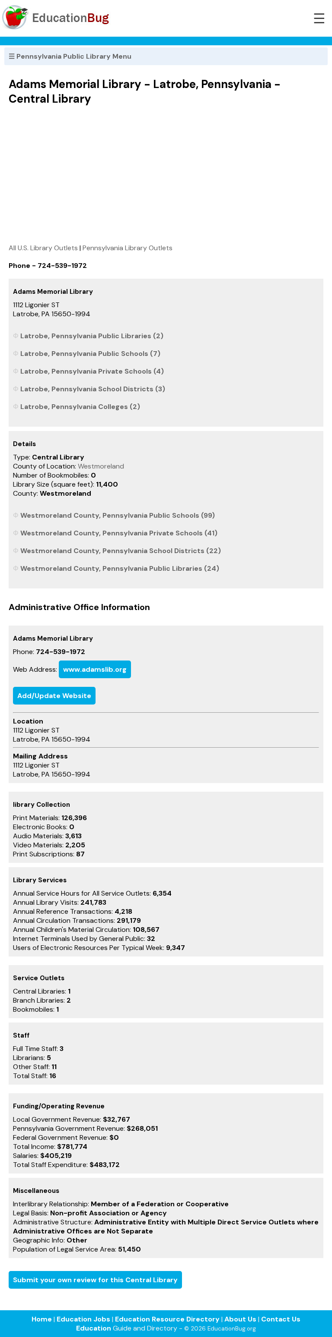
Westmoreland (101, 466)
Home (42, 1319)
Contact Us (280, 1319)
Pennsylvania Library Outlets (127, 247)
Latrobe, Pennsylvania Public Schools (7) (90, 353)
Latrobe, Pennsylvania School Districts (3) (92, 388)
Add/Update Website (54, 695)
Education (93, 1328)
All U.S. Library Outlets (43, 247)
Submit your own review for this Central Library (95, 1279)
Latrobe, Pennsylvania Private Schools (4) (92, 371)
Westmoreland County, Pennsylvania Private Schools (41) (118, 533)
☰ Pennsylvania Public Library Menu (70, 56)
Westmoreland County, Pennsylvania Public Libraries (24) (119, 568)
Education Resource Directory (167, 1319)
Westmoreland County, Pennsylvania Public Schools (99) (117, 515)
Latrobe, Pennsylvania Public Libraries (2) (91, 335)
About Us (240, 1319)
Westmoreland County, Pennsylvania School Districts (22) (120, 550)
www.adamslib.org (95, 669)
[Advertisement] (166, 174)
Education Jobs (83, 1319)
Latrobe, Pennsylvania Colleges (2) (80, 406)
